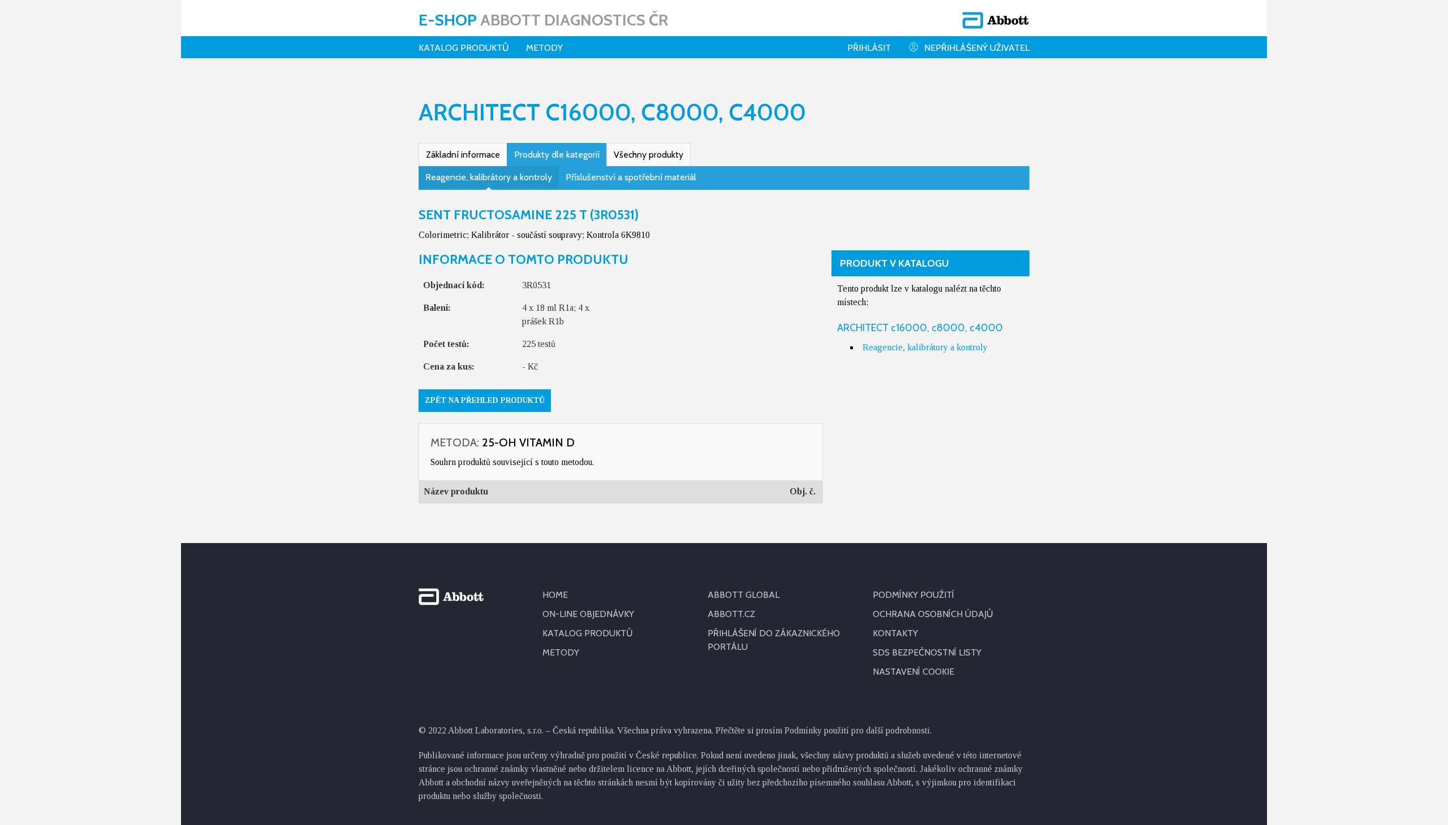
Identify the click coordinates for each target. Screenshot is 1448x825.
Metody (544, 47)
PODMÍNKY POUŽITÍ (913, 594)
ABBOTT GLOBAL (743, 594)
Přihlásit (869, 47)
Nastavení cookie (913, 671)
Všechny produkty (648, 154)
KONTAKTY (895, 633)
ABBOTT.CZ (731, 614)
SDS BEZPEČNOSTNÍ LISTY (927, 652)
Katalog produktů (464, 47)
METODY (560, 652)
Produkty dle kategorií (557, 154)
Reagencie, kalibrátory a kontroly (488, 177)
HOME (555, 594)
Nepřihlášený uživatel (976, 47)
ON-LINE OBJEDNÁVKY (588, 614)
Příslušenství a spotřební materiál (631, 177)
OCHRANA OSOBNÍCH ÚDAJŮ (933, 614)
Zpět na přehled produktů (485, 400)
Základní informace (463, 154)
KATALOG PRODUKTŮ (587, 633)
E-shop (543, 19)
